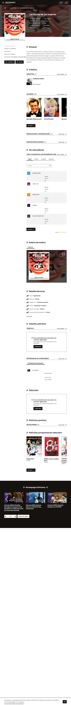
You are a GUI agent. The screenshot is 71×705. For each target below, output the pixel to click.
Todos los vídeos (23, 516)
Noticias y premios (9, 54)
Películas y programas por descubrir (15, 57)
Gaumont (46, 21)
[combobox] (39, 165)
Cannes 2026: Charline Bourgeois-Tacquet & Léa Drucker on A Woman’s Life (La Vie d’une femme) (13, 507)
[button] (63, 254)
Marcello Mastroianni (34, 119)
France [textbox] (30, 165)
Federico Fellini (47, 18)
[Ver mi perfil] (66, 2)
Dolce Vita (30, 459)
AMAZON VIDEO (36, 173)
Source (57, 232)
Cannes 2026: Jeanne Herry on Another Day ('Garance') (33, 507)
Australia (35, 370)
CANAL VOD (35, 184)
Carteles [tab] (30, 247)
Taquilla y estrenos (10, 48)
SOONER (34, 205)
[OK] (65, 701)
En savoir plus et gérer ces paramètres (14, 703)
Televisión (7, 51)
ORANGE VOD (35, 194)
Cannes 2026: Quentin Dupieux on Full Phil (55, 506)
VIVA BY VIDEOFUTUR (38, 216)
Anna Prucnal (48, 119)
